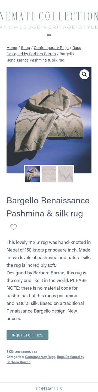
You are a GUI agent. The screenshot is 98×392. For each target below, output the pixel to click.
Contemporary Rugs (40, 356)
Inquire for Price (27, 335)
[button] (84, 74)
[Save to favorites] (13, 227)
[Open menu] (49, 35)
